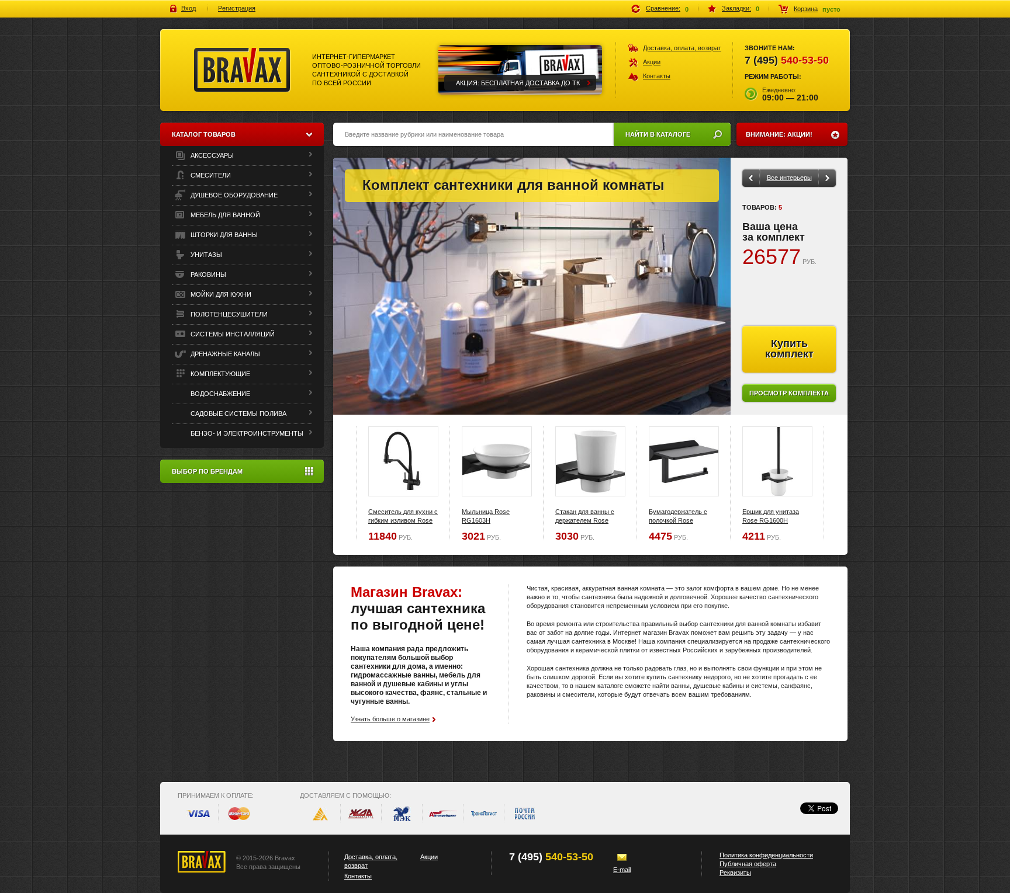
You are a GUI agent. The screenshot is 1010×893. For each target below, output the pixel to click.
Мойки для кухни (220, 294)
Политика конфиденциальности (766, 855)
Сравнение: (663, 8)
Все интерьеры (789, 177)
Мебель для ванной (224, 214)
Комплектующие (219, 373)
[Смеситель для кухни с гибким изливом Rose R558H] (403, 461)
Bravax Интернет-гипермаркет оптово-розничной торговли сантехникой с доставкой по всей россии (242, 70)
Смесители (210, 175)
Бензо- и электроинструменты (246, 433)
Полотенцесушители (228, 314)
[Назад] (750, 178)
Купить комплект (789, 349)
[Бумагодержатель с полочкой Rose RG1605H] (684, 461)
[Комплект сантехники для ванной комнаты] (532, 286)
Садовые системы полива (237, 413)
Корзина (806, 8)
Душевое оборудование (233, 195)
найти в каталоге (657, 134)
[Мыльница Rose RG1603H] (497, 461)
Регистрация (236, 8)
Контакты (656, 75)
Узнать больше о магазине (390, 718)
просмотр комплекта (789, 393)
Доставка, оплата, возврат (682, 47)
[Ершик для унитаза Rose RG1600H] (777, 461)
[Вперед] (827, 178)
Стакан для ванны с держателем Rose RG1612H (584, 520)
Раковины (207, 274)
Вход (188, 8)
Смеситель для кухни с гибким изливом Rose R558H (403, 520)
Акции (651, 61)
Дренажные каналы (224, 353)
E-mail (622, 869)
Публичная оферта (748, 863)
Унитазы (205, 254)
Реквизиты (735, 872)
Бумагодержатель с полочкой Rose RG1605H (678, 520)
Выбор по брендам (207, 471)
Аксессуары (211, 155)
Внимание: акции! (779, 134)
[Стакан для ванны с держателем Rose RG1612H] (590, 461)
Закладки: (736, 8)
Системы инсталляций (232, 334)
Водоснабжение (219, 393)
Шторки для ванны (223, 234)
